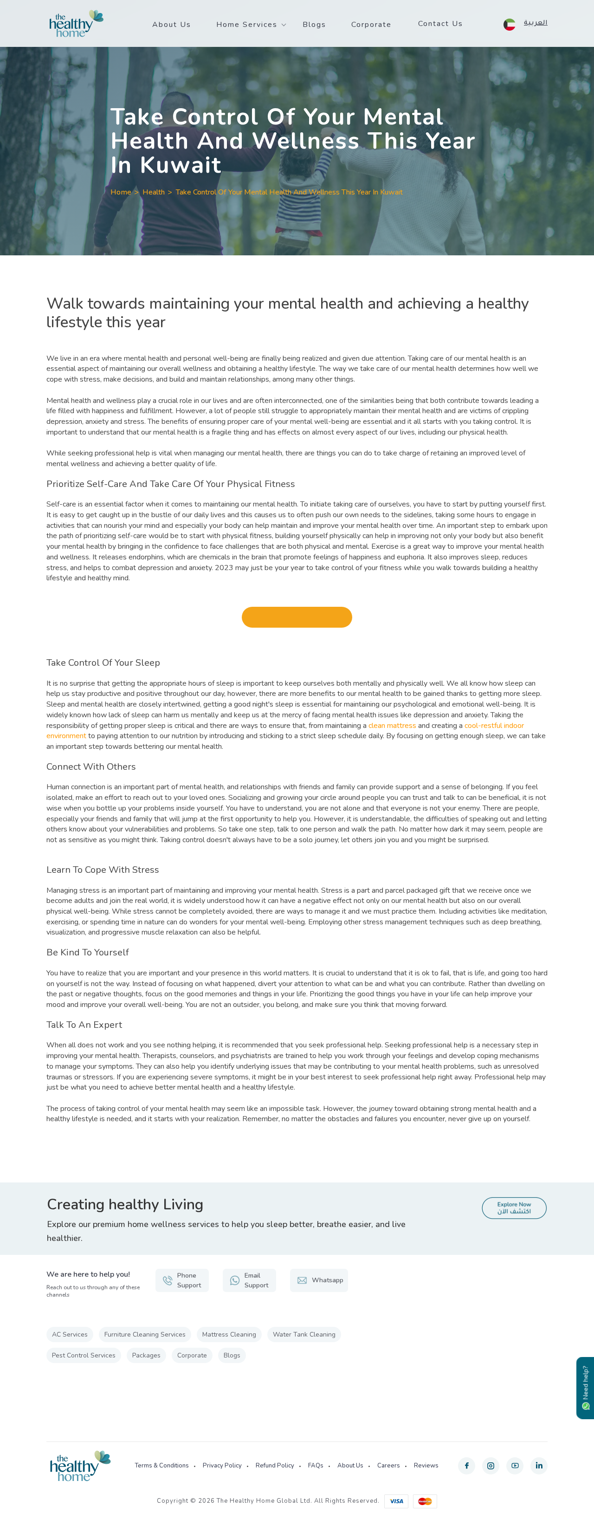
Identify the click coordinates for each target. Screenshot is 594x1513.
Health (153, 192)
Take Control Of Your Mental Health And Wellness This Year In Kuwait (289, 192)
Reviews (426, 1465)
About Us (171, 24)
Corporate (371, 24)
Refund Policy (275, 1465)
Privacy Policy (222, 1465)
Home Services (247, 24)
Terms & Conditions (162, 1465)
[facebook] (466, 1465)
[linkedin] (539, 1465)
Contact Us (440, 23)
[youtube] (514, 1465)
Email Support (256, 1280)
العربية (536, 23)
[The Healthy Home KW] (76, 23)
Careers (388, 1465)
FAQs (315, 1465)
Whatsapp (327, 1280)
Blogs (314, 24)
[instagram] (490, 1465)
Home (120, 192)
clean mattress (392, 726)
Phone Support (189, 1280)
